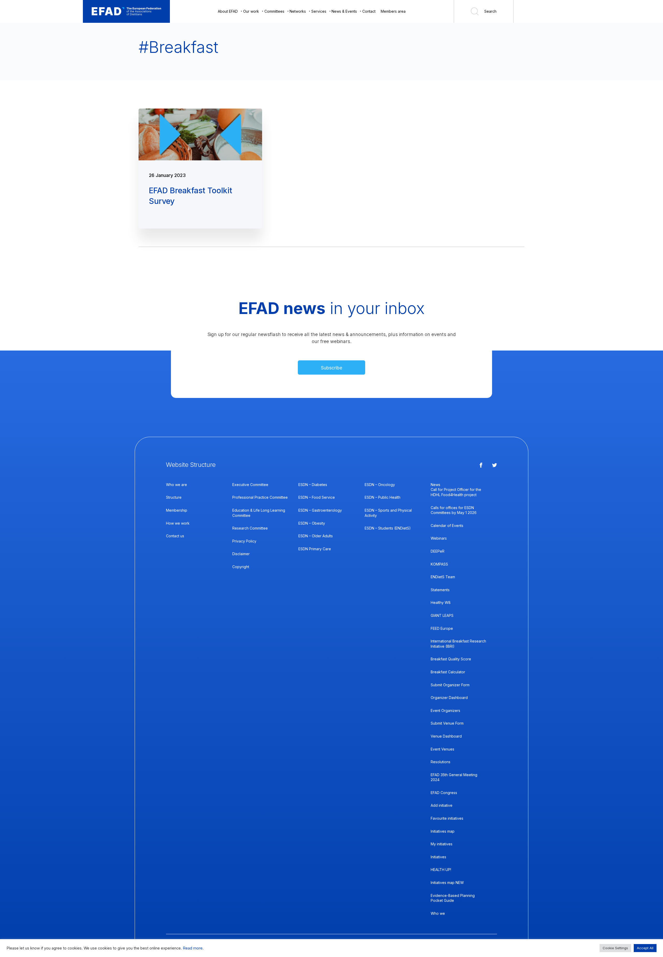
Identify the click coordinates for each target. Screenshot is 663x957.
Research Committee (250, 528)
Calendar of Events (447, 525)
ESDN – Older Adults (315, 536)
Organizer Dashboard (449, 697)
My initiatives (441, 844)
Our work (251, 11)
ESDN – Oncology (380, 484)
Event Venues (442, 749)
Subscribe (331, 367)
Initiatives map (443, 831)
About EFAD (228, 11)
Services (318, 11)
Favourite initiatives (447, 818)
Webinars (439, 538)
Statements (440, 590)
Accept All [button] (645, 948)
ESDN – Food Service (316, 497)
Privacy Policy (244, 541)
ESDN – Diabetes (312, 484)
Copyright (240, 567)
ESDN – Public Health (382, 497)
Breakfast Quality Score (451, 659)
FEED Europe (442, 628)
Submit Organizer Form (450, 685)
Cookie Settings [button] (615, 948)
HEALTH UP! (441, 869)
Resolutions (440, 762)
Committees (274, 11)
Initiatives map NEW (447, 882)
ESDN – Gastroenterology (320, 510)
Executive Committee (250, 484)
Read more (193, 948)
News (435, 484)
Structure (174, 497)
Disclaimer (241, 554)
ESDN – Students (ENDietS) (388, 528)
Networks (298, 11)
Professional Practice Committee (260, 497)
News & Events (344, 11)
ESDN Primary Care (314, 549)
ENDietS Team (443, 577)
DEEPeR (437, 551)
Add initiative (441, 805)
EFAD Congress (444, 792)
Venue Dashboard (446, 736)
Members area (393, 11)
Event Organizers (445, 710)
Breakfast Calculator (448, 672)
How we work (178, 523)
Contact (369, 11)
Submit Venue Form (447, 723)
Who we (438, 913)
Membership (176, 510)
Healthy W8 (441, 602)
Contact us (175, 536)
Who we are (176, 484)
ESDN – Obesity (311, 523)
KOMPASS (439, 564)
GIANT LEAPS (442, 615)
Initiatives (438, 857)
